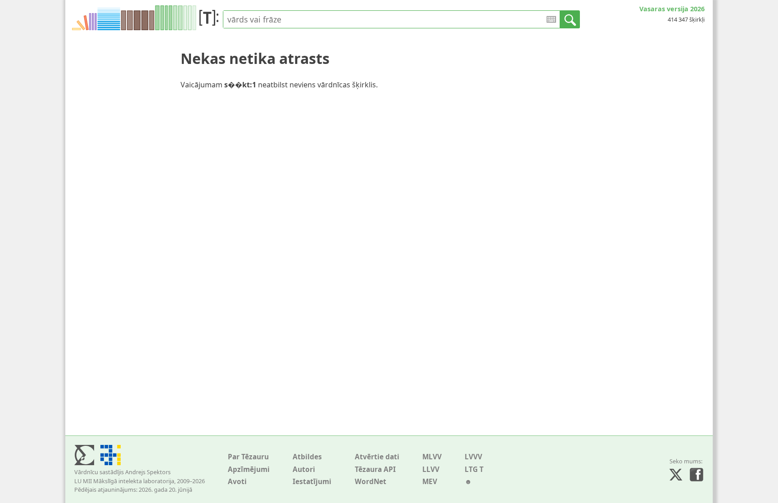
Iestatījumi (312, 481)
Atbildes (307, 457)
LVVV (473, 457)
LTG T (474, 469)
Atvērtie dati (377, 457)
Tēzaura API (375, 469)
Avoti (237, 481)
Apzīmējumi (249, 469)
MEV (429, 481)
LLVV (430, 469)
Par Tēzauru (248, 457)
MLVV (432, 457)
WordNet (370, 481)
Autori (304, 469)
